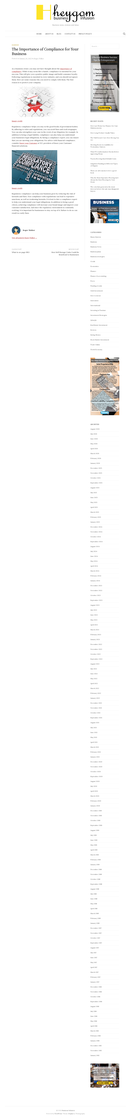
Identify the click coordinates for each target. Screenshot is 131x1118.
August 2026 (94, 429)
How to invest (95, 296)
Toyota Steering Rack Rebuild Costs (103, 159)
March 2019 (94, 855)
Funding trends (96, 286)
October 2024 (95, 537)
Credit (92, 261)
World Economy (96, 349)
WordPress (58, 1114)
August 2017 (94, 948)
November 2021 (96, 708)
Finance (93, 271)
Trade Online (95, 345)
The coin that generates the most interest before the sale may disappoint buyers (104, 189)
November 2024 (96, 532)
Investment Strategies (98, 315)
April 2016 (93, 1026)
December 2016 (96, 987)
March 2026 (94, 453)
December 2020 (96, 762)
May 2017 (93, 962)
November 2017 (96, 933)
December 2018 (96, 869)
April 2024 (94, 566)
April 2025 (94, 507)
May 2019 (93, 845)
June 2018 (93, 899)
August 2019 (94, 830)
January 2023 (95, 639)
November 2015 (96, 1050)
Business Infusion (68, 1110)
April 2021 (93, 742)
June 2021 (93, 732)
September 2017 (96, 943)
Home (39, 34)
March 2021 (94, 747)
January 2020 (95, 806)
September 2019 (96, 825)
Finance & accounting (98, 276)
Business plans (95, 252)
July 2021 (93, 727)
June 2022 (94, 674)
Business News (95, 247)
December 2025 (96, 468)
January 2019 (95, 864)
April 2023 (94, 625)
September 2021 (96, 718)
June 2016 (93, 1016)
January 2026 (95, 463)
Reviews (93, 330)
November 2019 (96, 815)
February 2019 (95, 860)
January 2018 (94, 923)
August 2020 (95, 781)
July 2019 (93, 835)
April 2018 (93, 908)
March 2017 (94, 972)
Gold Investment (96, 291)
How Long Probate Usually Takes (102, 133)
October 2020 (95, 771)
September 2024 (96, 542)
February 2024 (95, 576)
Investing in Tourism (98, 310)
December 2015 (96, 1046)
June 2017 (93, 957)
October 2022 (95, 654)
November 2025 (96, 473)
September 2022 (96, 659)
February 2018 (95, 918)
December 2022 (96, 644)
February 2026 (95, 458)
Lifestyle (93, 320)
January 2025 (95, 522)
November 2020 (96, 767)
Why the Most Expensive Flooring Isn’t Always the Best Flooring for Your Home (104, 180)
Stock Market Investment (99, 340)
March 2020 (94, 796)
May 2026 (93, 444)
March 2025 (94, 512)
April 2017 (93, 967)
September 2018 (96, 884)
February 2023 (95, 635)
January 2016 (94, 1041)
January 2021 (94, 757)
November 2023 (96, 590)
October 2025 (95, 478)
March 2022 (94, 688)
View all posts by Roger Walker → (24, 238)
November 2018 (96, 874)
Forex (92, 281)
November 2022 (96, 649)
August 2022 (94, 664)
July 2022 (93, 669)
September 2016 (96, 1001)
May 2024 (93, 561)
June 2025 (94, 497)
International (95, 305)
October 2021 (95, 713)
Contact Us (70, 34)
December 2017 (96, 928)
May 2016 (93, 1021)
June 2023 (94, 615)
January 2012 (94, 1055)
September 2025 (96, 483)
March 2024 (94, 571)
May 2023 (93, 620)
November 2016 (96, 992)
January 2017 (94, 982)
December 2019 (96, 811)
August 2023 (94, 605)
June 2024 (94, 556)
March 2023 (94, 630)
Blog (59, 34)
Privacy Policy (85, 34)
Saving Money (95, 335)
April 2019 (93, 850)
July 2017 (93, 953)
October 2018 (95, 879)
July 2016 (93, 1011)
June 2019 (93, 840)
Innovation (94, 301)
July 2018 (93, 894)
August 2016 (94, 1006)
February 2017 (95, 977)
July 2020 (93, 786)
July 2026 (93, 434)
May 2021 (93, 737)
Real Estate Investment (98, 325)
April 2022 (94, 683)
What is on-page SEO (21, 252)
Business (15, 45)
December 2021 (96, 703)
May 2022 (93, 679)
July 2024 (93, 551)
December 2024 (96, 527)
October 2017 (95, 938)
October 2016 (95, 997)
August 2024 (95, 546)
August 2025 (94, 488)
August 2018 (94, 889)
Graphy (70, 1114)
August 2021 (94, 723)
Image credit (17, 121)
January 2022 (95, 698)
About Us (49, 34)
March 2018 (94, 913)
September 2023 (96, 600)
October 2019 (95, 820)
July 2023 (93, 610)
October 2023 (95, 595)
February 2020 (95, 801)
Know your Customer (28, 143)
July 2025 (93, 493)
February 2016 (95, 1036)
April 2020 (94, 791)
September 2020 (96, 776)
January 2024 (95, 581)
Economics (94, 266)
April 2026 (94, 449)
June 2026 (94, 439)
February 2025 (95, 517)
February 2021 (95, 752)
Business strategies (97, 256)
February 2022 (95, 693)
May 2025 (93, 502)
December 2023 (96, 586)
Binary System (95, 237)
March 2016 (94, 1031)
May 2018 (93, 904)
